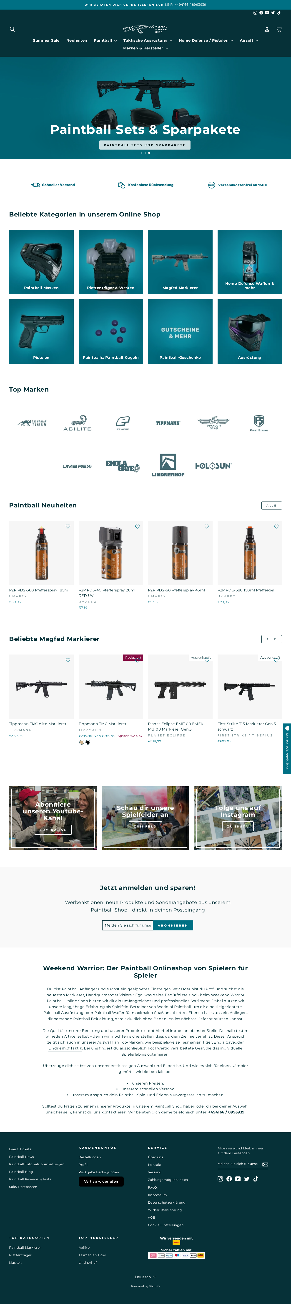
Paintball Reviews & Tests (30, 1179)
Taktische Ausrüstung (145, 40)
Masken (15, 1262)
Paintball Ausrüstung (63, 1013)
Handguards (98, 995)
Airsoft (247, 40)
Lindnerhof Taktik (65, 1048)
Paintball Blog (21, 1172)
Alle (271, 505)
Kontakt (154, 1164)
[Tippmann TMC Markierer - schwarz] (88, 742)
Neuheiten (76, 40)
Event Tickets (20, 1149)
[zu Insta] (238, 818)
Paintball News (21, 1157)
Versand (154, 1172)
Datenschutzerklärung (167, 1202)
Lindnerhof (88, 1262)
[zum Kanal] (53, 818)
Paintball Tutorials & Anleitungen (36, 1164)
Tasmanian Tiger (196, 1042)
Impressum (157, 1195)
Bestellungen (90, 1157)
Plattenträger (20, 1255)
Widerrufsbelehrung (165, 1210)
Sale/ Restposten (23, 1187)
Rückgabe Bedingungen (99, 1172)
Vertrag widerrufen (101, 1181)
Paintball (103, 40)
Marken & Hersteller (143, 48)
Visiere (125, 995)
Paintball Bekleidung (93, 1019)
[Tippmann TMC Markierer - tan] (82, 742)
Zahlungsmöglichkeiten (168, 1180)
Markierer (75, 995)
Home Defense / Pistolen (204, 40)
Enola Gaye (224, 1042)
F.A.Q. (153, 1187)
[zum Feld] (146, 818)
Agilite (84, 1247)
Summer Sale (46, 40)
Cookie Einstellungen (165, 1225)
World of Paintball (174, 1007)
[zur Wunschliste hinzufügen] (68, 526)
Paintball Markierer (25, 1247)
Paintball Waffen (109, 1013)
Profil (83, 1164)
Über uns (155, 1157)
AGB (152, 1217)
